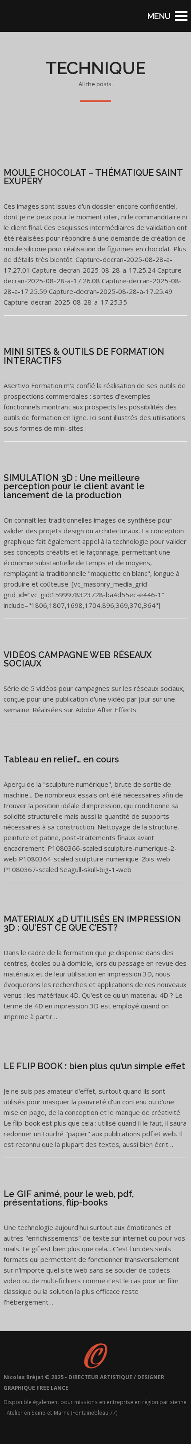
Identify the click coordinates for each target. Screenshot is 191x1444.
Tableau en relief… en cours (61, 759)
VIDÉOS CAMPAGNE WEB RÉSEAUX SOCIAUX (78, 659)
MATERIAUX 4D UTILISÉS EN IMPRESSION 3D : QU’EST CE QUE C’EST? (92, 923)
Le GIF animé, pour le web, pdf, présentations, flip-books (69, 1198)
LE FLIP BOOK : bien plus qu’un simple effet (94, 1066)
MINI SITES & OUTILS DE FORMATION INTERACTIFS (84, 356)
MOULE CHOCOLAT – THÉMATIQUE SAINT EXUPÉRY (93, 177)
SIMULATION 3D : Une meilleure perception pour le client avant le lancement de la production (74, 486)
